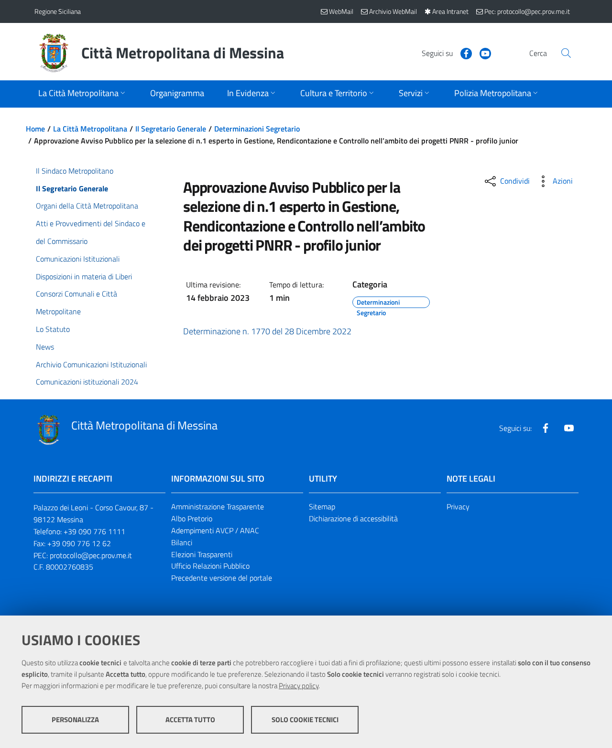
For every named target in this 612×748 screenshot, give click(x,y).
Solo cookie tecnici (305, 719)
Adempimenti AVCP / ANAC (215, 530)
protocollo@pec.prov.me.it (91, 555)
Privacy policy (298, 685)
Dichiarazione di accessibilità (353, 518)
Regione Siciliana (57, 11)
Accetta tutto (190, 719)
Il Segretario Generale (170, 128)
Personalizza (75, 719)
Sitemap (322, 506)
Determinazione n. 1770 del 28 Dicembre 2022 (267, 331)
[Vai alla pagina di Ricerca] (566, 53)
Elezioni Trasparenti (201, 554)
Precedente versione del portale (221, 577)
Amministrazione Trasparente (217, 506)
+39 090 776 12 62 (79, 543)
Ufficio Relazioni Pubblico (210, 566)
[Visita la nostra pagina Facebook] (462, 52)
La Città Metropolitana (90, 128)
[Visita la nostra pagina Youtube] (481, 52)
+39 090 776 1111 (94, 531)
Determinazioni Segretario (257, 128)
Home (35, 128)
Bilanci (181, 542)
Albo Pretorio (191, 518)
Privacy (458, 506)
